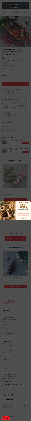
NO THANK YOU (23, 218)
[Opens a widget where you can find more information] (6, 418)
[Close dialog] (30, 201)
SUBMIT (23, 216)
